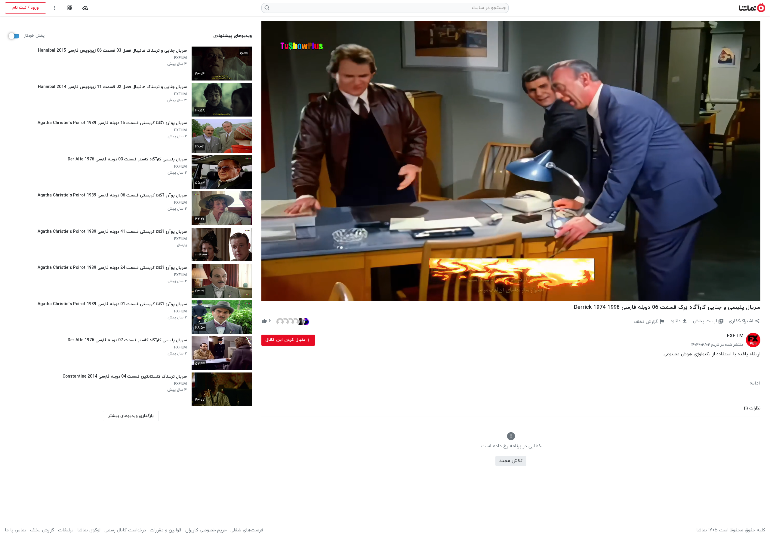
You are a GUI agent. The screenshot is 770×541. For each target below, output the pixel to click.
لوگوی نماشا (88, 530)
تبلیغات (65, 530)
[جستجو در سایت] (267, 8)
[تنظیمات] (55, 8)
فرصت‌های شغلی (246, 530)
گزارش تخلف (42, 530)
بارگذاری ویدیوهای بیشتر (131, 416)
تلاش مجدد (510, 460)
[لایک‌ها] (293, 321)
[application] (510, 161)
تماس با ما (15, 530)
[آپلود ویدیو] (85, 8)
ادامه (755, 383)
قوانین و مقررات (165, 530)
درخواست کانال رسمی (125, 530)
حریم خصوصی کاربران (205, 530)
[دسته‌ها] (70, 8)
